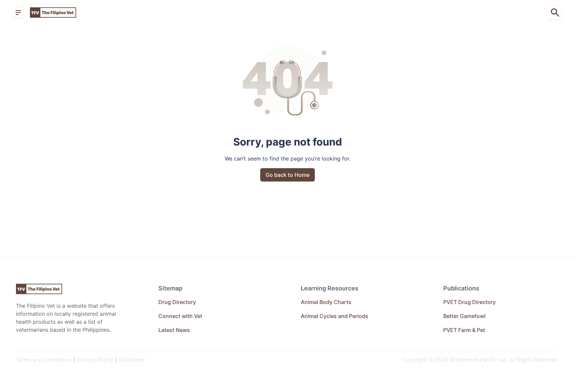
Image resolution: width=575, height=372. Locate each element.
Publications (461, 288)
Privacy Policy (95, 360)
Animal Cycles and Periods (334, 316)
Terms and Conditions (44, 360)
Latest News (174, 330)
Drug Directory (177, 302)
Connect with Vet (180, 316)
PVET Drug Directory (469, 302)
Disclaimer (132, 360)
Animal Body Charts (326, 302)
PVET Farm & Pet (464, 330)
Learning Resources (329, 288)
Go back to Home (287, 175)
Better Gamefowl (464, 316)
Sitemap (170, 288)
